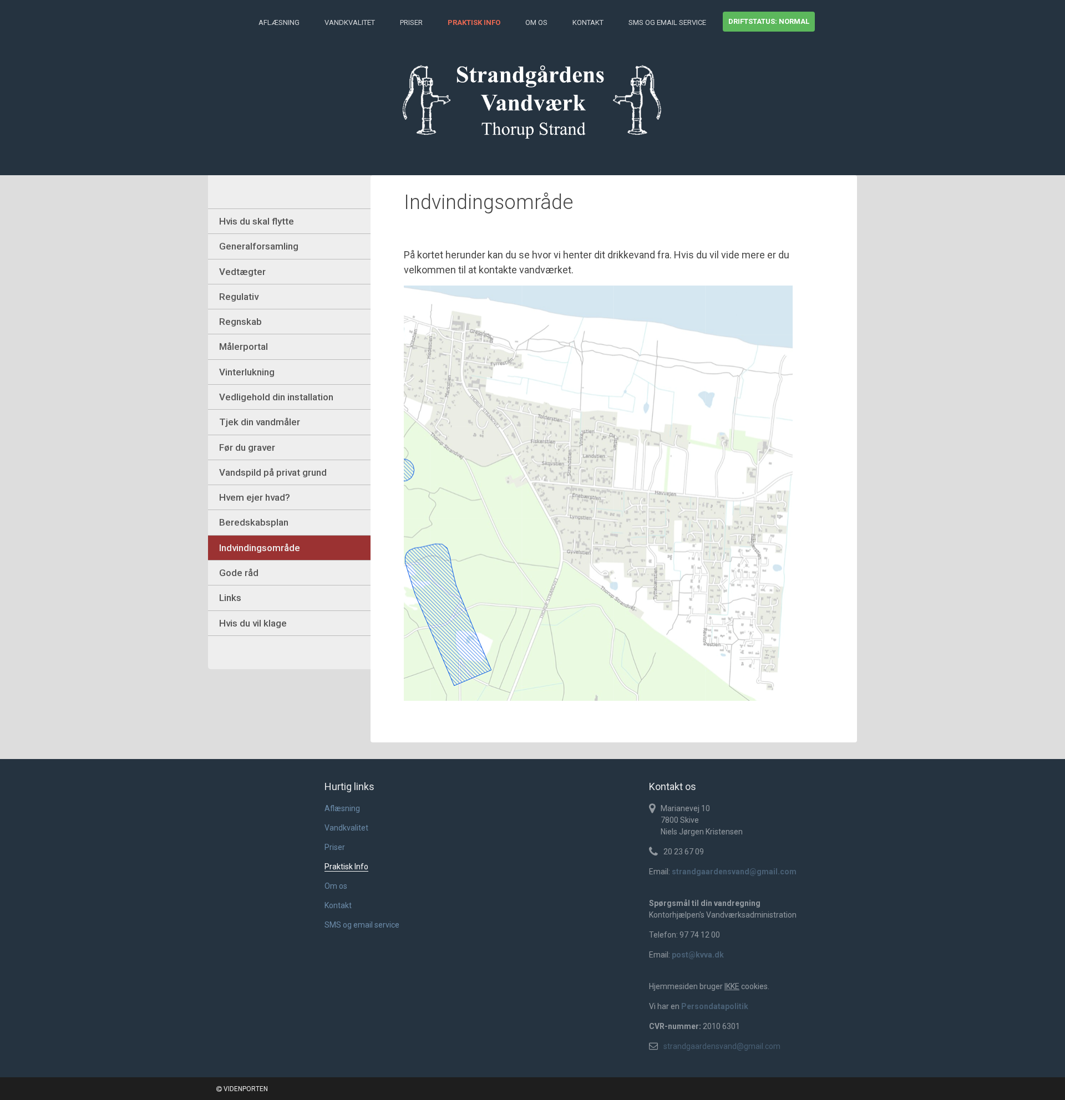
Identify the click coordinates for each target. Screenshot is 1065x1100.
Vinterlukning (247, 372)
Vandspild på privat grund (273, 472)
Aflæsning (279, 22)
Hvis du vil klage (253, 623)
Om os (536, 22)
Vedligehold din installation (276, 397)
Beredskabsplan (253, 522)
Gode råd (238, 572)
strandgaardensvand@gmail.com (721, 1046)
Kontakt (588, 22)
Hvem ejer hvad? (254, 497)
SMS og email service (667, 22)
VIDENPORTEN (245, 1089)
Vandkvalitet (349, 22)
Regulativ (238, 296)
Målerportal (243, 346)
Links (230, 597)
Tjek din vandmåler (259, 421)
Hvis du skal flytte (256, 221)
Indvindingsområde (259, 547)
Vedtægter (242, 271)
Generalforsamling (258, 246)
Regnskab (240, 321)
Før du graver (247, 447)
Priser (411, 22)
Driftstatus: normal (768, 21)
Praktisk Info (474, 22)
